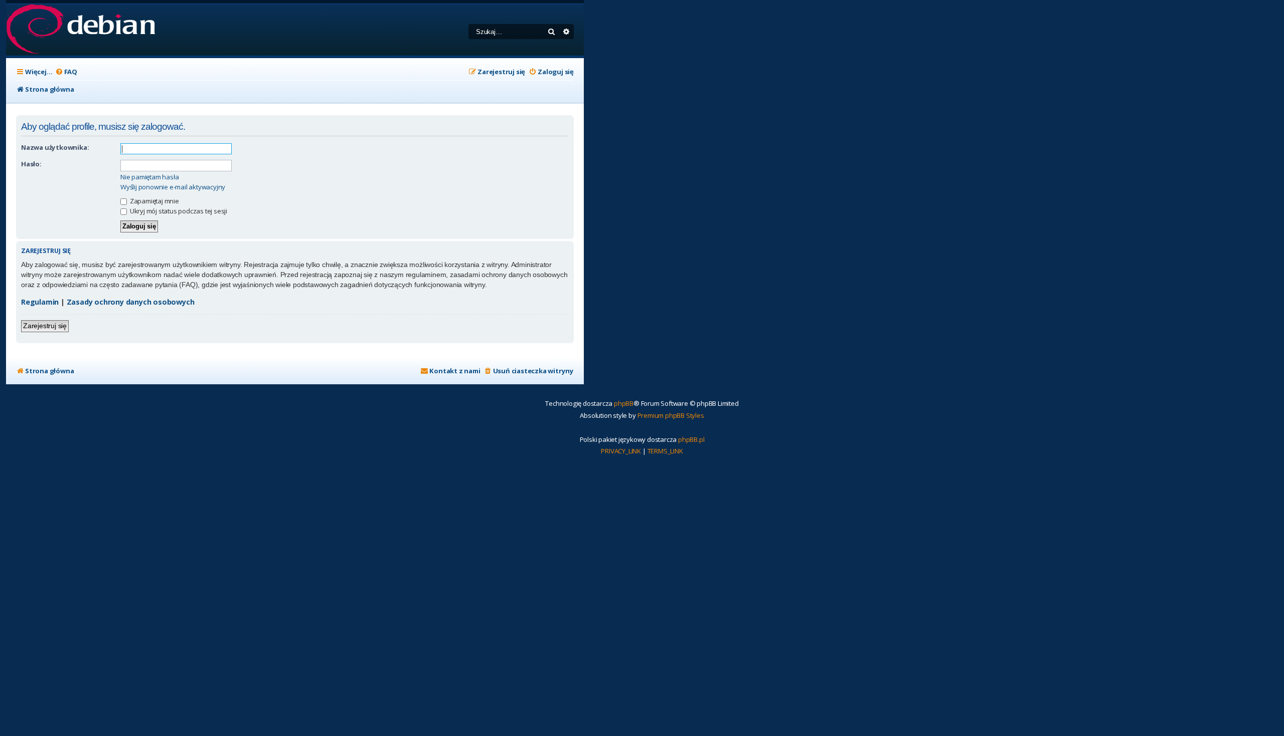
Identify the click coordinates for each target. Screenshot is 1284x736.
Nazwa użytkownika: (55, 147)
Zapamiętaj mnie (153, 200)
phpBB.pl (691, 439)
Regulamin (40, 302)
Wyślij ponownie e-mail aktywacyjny (172, 187)
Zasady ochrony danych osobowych (131, 302)
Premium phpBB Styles (670, 415)
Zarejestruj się (45, 326)
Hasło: (31, 163)
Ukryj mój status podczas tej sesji (177, 210)
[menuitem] (66, 72)
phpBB (623, 403)
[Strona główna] (80, 30)
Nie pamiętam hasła (149, 177)
